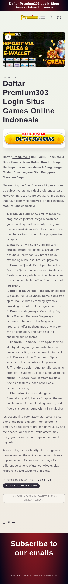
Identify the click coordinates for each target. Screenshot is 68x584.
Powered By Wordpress (45, 575)
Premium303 (21, 156)
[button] (7, 17)
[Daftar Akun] (34, 149)
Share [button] (11, 522)
